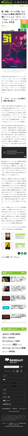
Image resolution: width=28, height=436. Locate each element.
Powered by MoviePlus (13, 411)
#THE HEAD (15, 334)
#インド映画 (20, 348)
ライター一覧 (6, 397)
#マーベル (6, 348)
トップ (4, 376)
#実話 (14, 344)
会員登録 (24, 21)
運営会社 (15, 408)
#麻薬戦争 (5, 334)
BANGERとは (7, 404)
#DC (13, 348)
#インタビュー (8, 341)
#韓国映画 (11, 337)
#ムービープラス (6, 344)
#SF (12, 257)
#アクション (17, 257)
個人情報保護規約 (6, 408)
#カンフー (5, 351)
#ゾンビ (20, 344)
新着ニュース (6, 26)
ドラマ (4, 389)
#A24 (17, 341)
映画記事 (14, 383)
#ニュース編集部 (10, 30)
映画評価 (14, 386)
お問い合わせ (22, 408)
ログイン (24, 17)
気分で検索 (24, 26)
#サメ (4, 337)
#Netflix (12, 351)
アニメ (4, 393)
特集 (4, 379)
